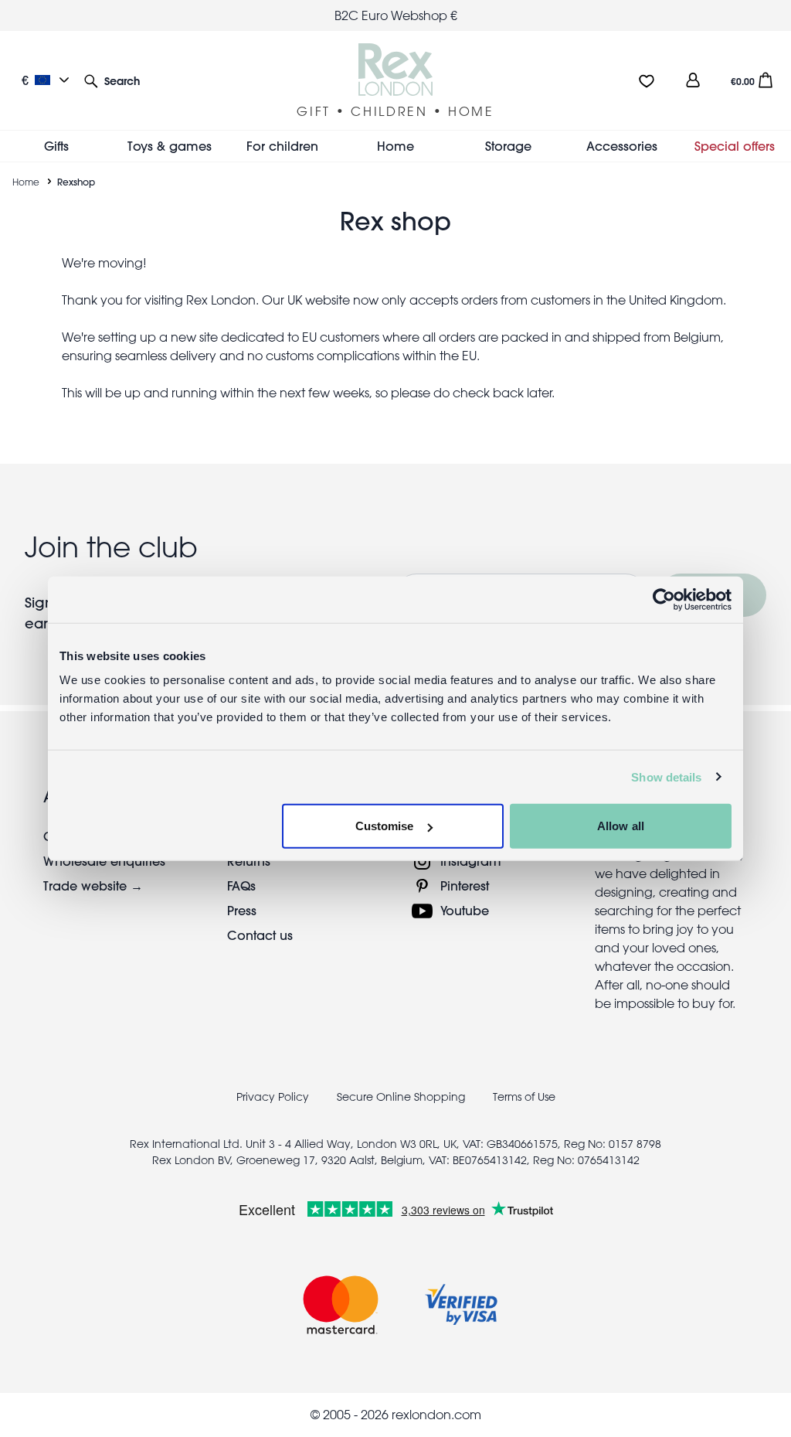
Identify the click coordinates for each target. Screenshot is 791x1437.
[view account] (693, 80)
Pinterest (464, 885)
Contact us (260, 935)
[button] (112, 80)
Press (241, 910)
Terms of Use (524, 1097)
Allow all (620, 826)
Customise (384, 826)
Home (25, 181)
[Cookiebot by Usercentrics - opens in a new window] (664, 599)
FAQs (241, 885)
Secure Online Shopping (402, 1097)
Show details (666, 776)
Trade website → (93, 885)
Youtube (464, 910)
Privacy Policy (272, 1097)
